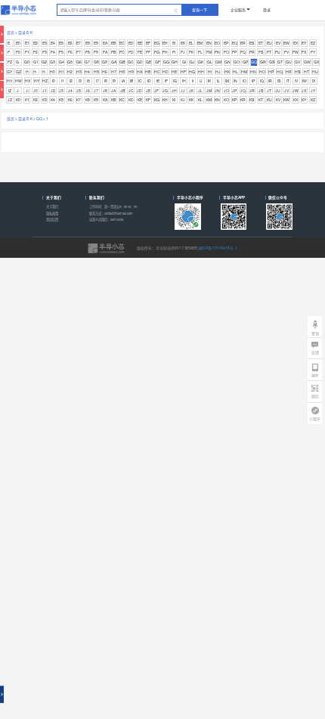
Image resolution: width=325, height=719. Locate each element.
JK (191, 90)
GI (184, 61)
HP (271, 71)
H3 (79, 71)
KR (243, 99)
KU (269, 99)
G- (18, 61)
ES (251, 42)
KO (226, 99)
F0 (18, 51)
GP (245, 61)
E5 (61, 42)
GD (140, 61)
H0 (52, 71)
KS (251, 99)
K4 (53, 99)
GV (297, 61)
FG (156, 51)
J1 (44, 90)
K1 (27, 99)
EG (156, 42)
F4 (53, 51)
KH (165, 99)
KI (173, 99)
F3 (44, 51)
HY (36, 80)
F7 (78, 51)
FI (173, 51)
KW (286, 99)
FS (260, 51)
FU (277, 51)
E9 (96, 42)
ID (149, 80)
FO (226, 51)
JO (226, 90)
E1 (27, 42)
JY (313, 90)
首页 (10, 32)
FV (286, 51)
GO (237, 61)
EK (183, 42)
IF (166, 80)
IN (235, 80)
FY (313, 51)
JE (148, 90)
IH (184, 80)
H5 (96, 71)
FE (140, 51)
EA (105, 42)
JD (139, 90)
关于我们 (52, 206)
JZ (10, 99)
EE (140, 42)
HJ (218, 71)
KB (113, 99)
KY (304, 99)
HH (201, 71)
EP (226, 42)
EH (165, 42)
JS (260, 90)
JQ (243, 90)
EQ (234, 42)
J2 (53, 90)
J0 (35, 90)
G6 (79, 61)
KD (131, 99)
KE (140, 99)
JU (277, 90)
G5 (70, 61)
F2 (35, 51)
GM (218, 61)
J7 (96, 90)
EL (191, 42)
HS (297, 71)
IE (157, 80)
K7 (78, 99)
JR (252, 90)
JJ (183, 90)
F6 (70, 51)
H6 (104, 71)
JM (209, 90)
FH (165, 51)
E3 (44, 42)
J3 (61, 90)
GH (175, 61)
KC (122, 99)
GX (316, 61)
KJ (183, 99)
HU (315, 71)
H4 (87, 71)
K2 (35, 99)
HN (253, 71)
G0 (26, 61)
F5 (61, 51)
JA (113, 90)
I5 (88, 80)
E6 (70, 42)
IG (175, 80)
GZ (18, 71)
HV (9, 80)
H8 (122, 71)
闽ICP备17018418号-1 (217, 247)
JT (269, 90)
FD (131, 51)
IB (131, 80)
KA (105, 99)
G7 (87, 61)
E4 (53, 42)
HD (165, 71)
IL (218, 80)
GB (122, 61)
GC (131, 61)
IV (296, 80)
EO (217, 42)
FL (200, 51)
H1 (61, 71)
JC (131, 90)
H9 (131, 71)
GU (289, 61)
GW (307, 61)
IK (209, 80)
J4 (70, 90)
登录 (267, 9)
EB (113, 42)
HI (210, 71)
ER (243, 42)
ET (260, 42)
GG (166, 61)
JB (122, 90)
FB (113, 51)
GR (263, 61)
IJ (201, 80)
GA (113, 61)
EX (295, 42)
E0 (18, 42)
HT (306, 71)
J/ (27, 90)
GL (209, 61)
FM (209, 51)
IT (287, 80)
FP (234, 51)
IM (227, 80)
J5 (78, 90)
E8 (87, 42)
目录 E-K (25, 32)
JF (156, 90)
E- (9, 42)
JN (217, 90)
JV (286, 90)
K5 (61, 99)
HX (27, 80)
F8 (87, 51)
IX (313, 80)
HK (227, 71)
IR (270, 80)
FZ (10, 61)
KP (234, 99)
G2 (44, 61)
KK (191, 99)
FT (269, 51)
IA (123, 80)
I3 (80, 80)
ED (131, 42)
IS (278, 80)
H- (35, 71)
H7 (113, 71)
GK (200, 61)
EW (286, 42)
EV (278, 42)
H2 (70, 71)
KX (295, 99)
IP (253, 80)
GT (280, 61)
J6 (87, 90)
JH (174, 90)
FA (105, 51)
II (192, 80)
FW (295, 51)
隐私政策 (52, 213)
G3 (52, 61)
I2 (71, 80)
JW (295, 90)
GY (9, 71)
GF (157, 61)
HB (147, 71)
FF (148, 51)
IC (140, 80)
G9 (104, 61)
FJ (183, 51)
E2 (35, 42)
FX (304, 51)
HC (157, 71)
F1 (27, 51)
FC (122, 51)
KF (148, 99)
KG (156, 99)
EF (148, 42)
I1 (62, 80)
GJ (192, 61)
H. (44, 71)
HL (235, 71)
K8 (87, 99)
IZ (9, 90)
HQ (280, 71)
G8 (96, 61)
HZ (45, 80)
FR (252, 51)
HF (183, 71)
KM (209, 99)
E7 (78, 42)
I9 (114, 80)
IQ (262, 80)
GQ (254, 61)
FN (217, 51)
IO (244, 80)
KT (260, 99)
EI (173, 42)
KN (217, 99)
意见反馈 (52, 219)
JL (200, 90)
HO (262, 71)
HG (192, 71)
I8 (105, 80)
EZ (313, 42)
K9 (96, 99)
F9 (96, 51)
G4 (61, 61)
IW (304, 80)
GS (271, 61)
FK (191, 51)
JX (304, 90)
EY (304, 42)
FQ (243, 51)
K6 (70, 99)
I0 (53, 80)
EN (209, 42)
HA (139, 71)
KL (200, 99)
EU (269, 42)
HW (18, 80)
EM (200, 42)
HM (244, 71)
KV (278, 99)
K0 (18, 99)
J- (18, 90)
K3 (44, 99)
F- (9, 51)
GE (148, 61)
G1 (36, 61)
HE (174, 71)
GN (227, 61)
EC (122, 42)
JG (165, 90)
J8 (105, 90)
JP (234, 90)
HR (289, 71)
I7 (97, 80)
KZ (313, 99)
